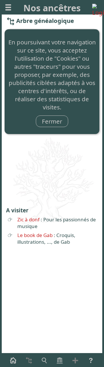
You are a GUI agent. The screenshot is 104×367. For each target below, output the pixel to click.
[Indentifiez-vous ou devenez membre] (96, 7)
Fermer (52, 121)
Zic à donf (28, 219)
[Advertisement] (52, 149)
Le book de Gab (35, 235)
